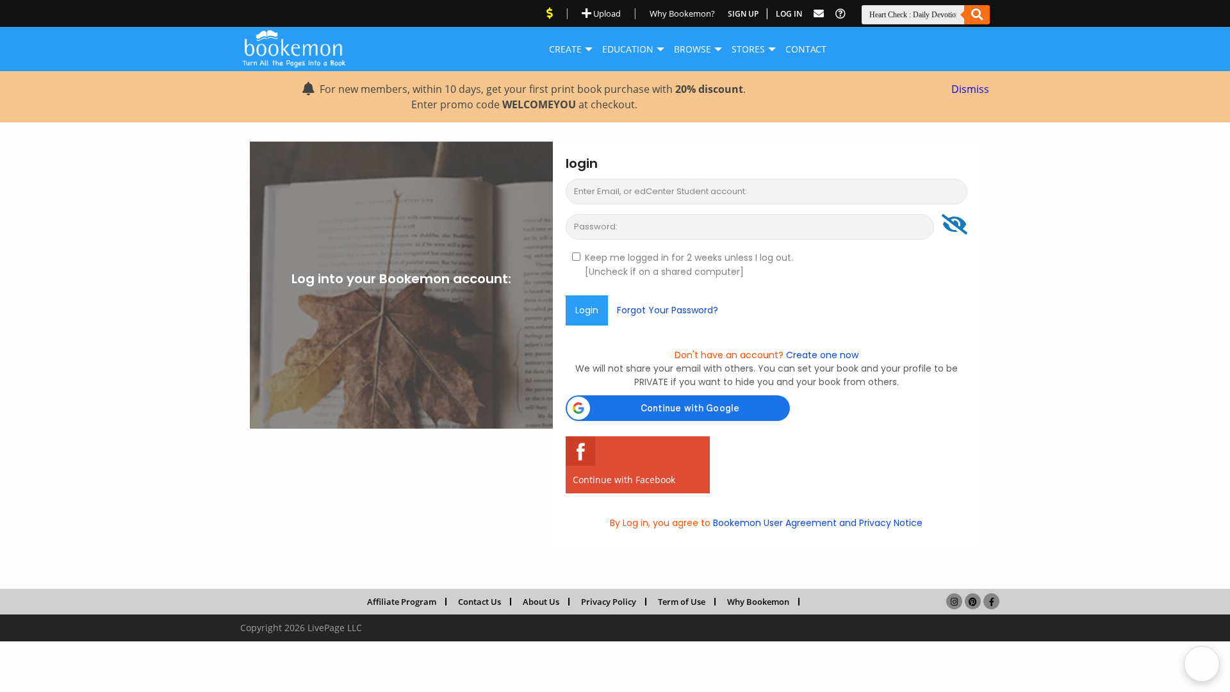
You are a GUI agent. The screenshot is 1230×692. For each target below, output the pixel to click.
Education (627, 49)
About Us (541, 602)
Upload (606, 13)
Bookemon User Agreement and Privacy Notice (816, 522)
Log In (789, 13)
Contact (805, 49)
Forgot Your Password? (667, 310)
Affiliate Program (401, 602)
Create (565, 49)
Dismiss (970, 89)
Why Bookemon (758, 602)
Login (586, 310)
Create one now (820, 355)
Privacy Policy (608, 602)
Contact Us (479, 602)
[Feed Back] (819, 13)
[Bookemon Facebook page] (991, 601)
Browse (692, 49)
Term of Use (681, 602)
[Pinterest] (973, 601)
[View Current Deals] (549, 13)
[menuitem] (565, 49)
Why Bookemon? (682, 13)
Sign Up (743, 13)
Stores (748, 49)
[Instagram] (954, 601)
